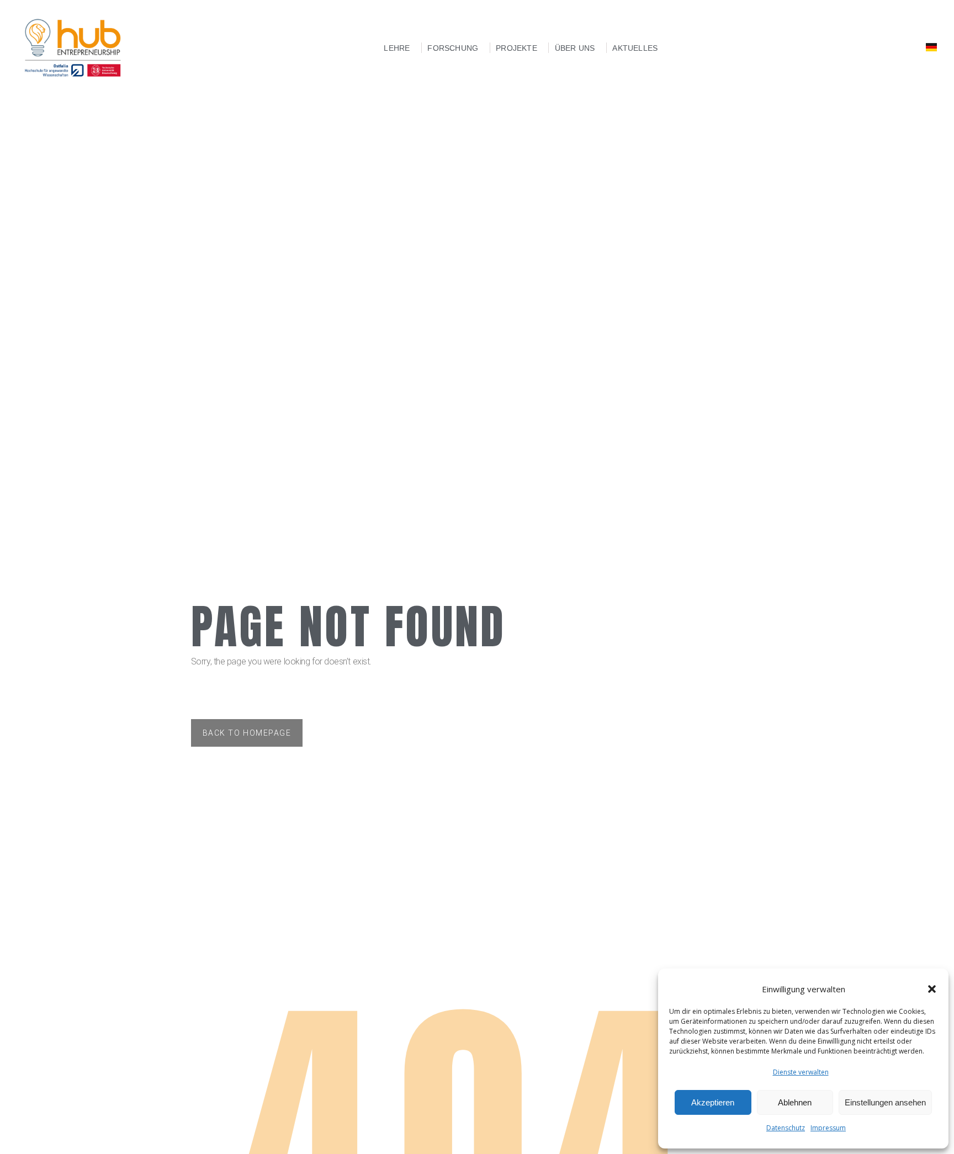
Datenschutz (785, 1127)
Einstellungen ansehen (885, 1102)
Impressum (828, 1127)
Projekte (516, 48)
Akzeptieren (712, 1102)
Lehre (397, 48)
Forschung (452, 48)
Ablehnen (795, 1102)
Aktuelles (635, 48)
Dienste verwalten (801, 1072)
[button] (931, 989)
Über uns (575, 48)
